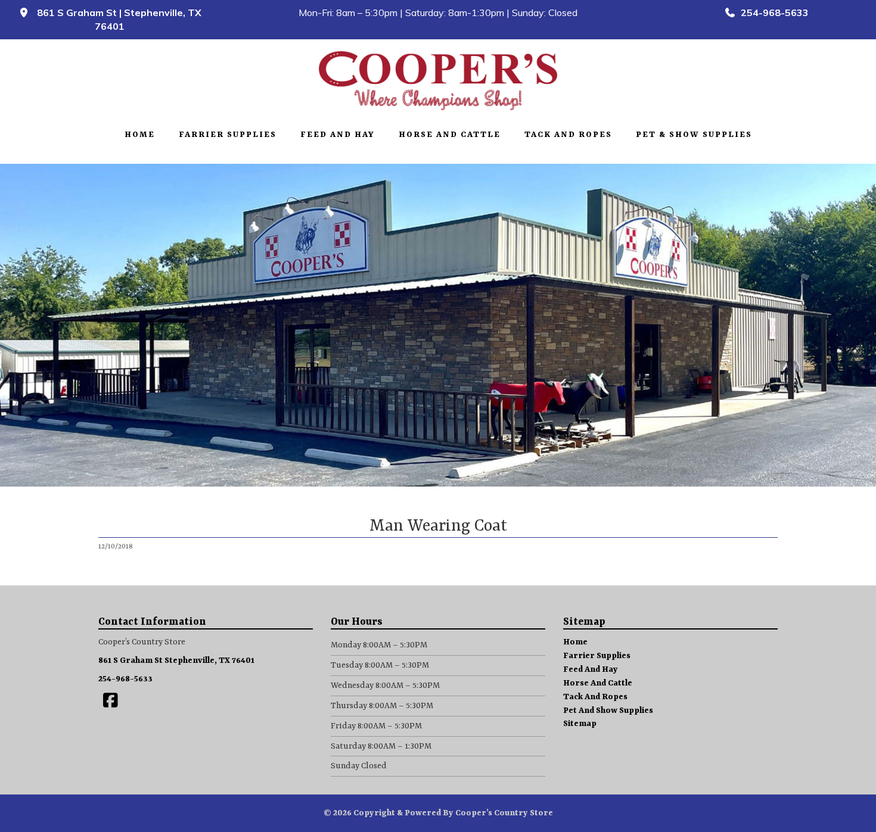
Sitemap (580, 723)
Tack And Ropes (568, 134)
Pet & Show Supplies (694, 134)
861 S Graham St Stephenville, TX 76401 (176, 660)
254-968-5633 (772, 12)
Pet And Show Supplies (608, 710)
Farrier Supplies (228, 134)
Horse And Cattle (450, 134)
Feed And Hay (337, 134)
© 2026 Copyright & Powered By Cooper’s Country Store (438, 813)
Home (140, 134)
